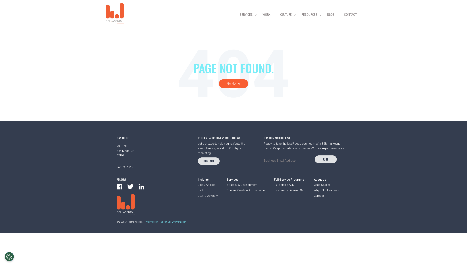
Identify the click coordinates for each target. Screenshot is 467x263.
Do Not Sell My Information (173, 222)
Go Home (233, 83)
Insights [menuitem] (203, 179)
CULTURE (286, 14)
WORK (266, 14)
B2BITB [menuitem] (202, 190)
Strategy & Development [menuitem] (242, 184)
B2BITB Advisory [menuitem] (208, 195)
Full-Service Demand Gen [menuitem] (289, 190)
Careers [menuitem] (319, 195)
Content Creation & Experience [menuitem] (246, 190)
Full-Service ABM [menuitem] (284, 184)
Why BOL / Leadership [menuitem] (327, 190)
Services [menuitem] (232, 179)
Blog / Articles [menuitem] (206, 184)
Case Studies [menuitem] (322, 184)
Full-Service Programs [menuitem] (289, 179)
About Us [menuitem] (320, 179)
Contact (208, 161)
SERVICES (246, 14)
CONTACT (350, 14)
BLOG (330, 14)
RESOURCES (309, 14)
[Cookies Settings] (9, 256)
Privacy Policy (151, 222)
